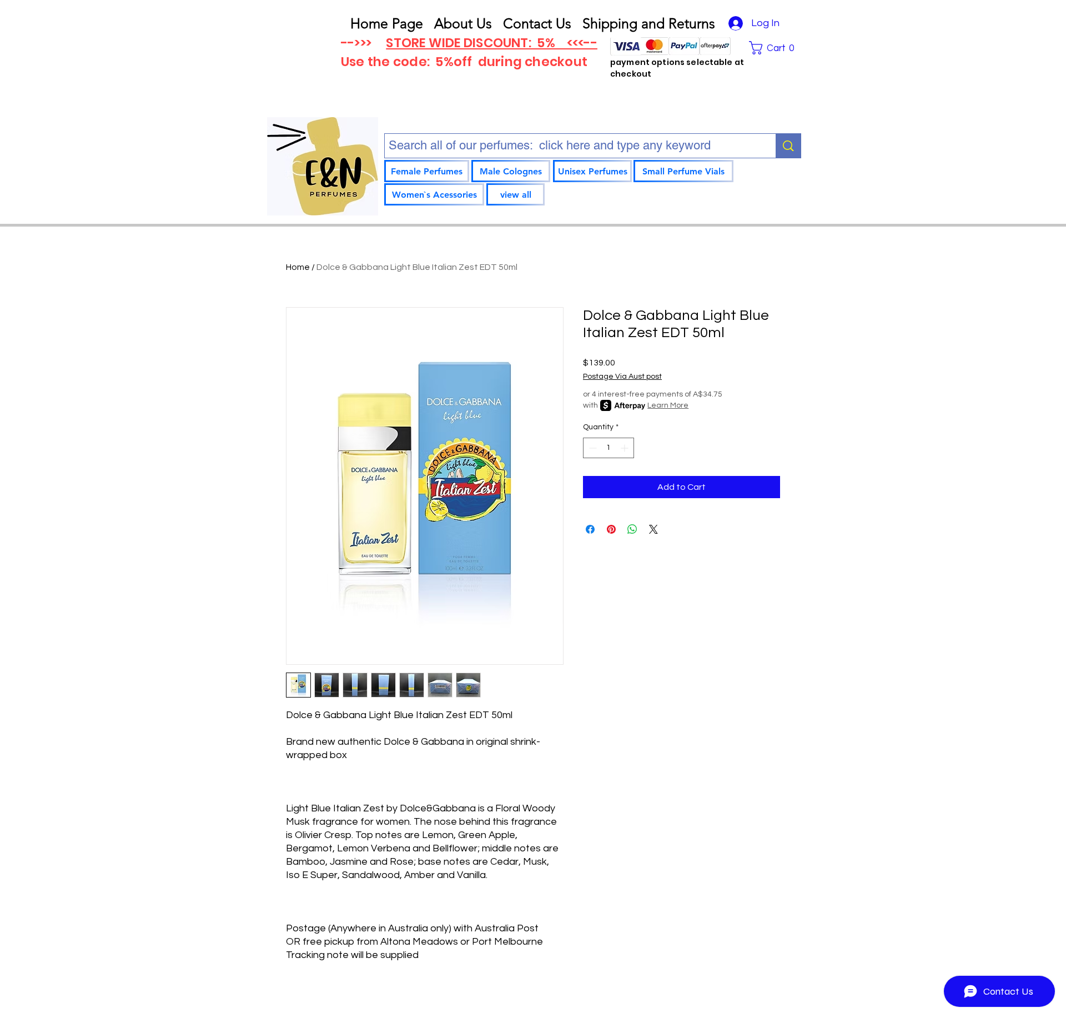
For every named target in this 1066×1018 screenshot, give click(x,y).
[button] (775, 47)
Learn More (667, 405)
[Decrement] (592, 448)
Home (298, 267)
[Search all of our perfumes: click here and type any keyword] (788, 146)
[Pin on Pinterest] (611, 529)
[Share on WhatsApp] (632, 529)
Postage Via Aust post (622, 376)
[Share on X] (653, 529)
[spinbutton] (609, 448)
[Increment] (625, 448)
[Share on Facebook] (590, 529)
